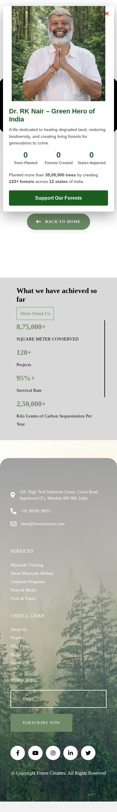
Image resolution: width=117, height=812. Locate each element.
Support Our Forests (58, 198)
